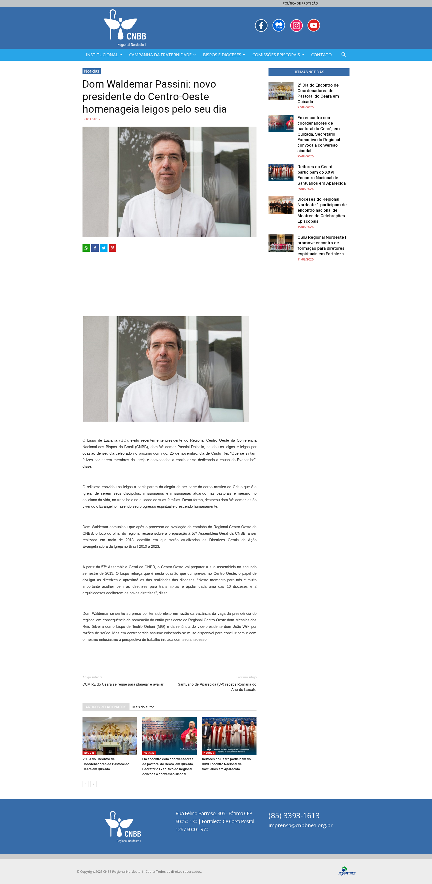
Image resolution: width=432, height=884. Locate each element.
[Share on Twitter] (104, 248)
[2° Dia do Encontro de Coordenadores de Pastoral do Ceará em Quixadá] (109, 736)
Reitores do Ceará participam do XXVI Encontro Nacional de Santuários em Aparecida (226, 764)
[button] (344, 55)
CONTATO (321, 55)
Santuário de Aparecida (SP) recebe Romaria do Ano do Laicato (217, 687)
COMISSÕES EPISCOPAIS (276, 55)
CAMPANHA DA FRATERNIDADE (160, 55)
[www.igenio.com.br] (347, 874)
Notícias (91, 71)
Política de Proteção (300, 3)
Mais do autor (143, 707)
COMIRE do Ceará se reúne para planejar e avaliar (123, 684)
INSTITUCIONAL (102, 55)
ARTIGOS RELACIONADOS (106, 707)
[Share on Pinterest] (112, 248)
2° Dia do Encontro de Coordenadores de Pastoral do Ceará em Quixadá (105, 764)
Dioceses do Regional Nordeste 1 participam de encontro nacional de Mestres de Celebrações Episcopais (322, 210)
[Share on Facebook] (95, 248)
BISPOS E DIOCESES (222, 55)
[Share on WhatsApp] (86, 248)
